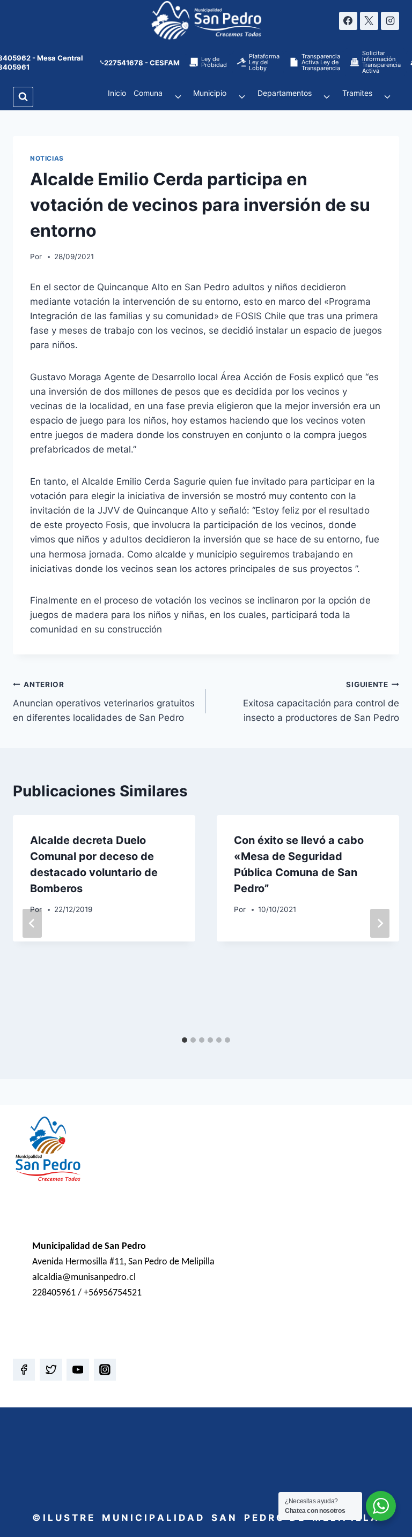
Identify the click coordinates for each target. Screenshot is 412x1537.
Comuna (148, 92)
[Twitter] (51, 1370)
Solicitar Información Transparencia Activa (381, 61)
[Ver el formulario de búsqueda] (23, 97)
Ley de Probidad (214, 62)
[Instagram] (390, 21)
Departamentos (285, 92)
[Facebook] (348, 21)
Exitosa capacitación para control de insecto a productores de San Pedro (321, 701)
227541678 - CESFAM (142, 62)
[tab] (184, 1040)
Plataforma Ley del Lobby (264, 62)
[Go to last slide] (32, 923)
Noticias (47, 158)
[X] (369, 21)
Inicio (117, 92)
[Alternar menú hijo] (177, 97)
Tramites (357, 92)
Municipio (209, 92)
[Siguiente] (379, 923)
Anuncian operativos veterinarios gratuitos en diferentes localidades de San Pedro (104, 701)
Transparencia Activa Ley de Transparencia (320, 62)
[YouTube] (78, 1370)
